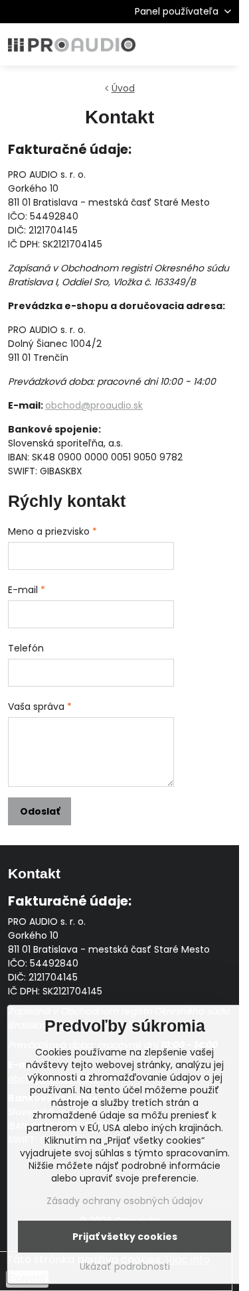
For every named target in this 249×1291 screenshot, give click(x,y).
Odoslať (40, 811)
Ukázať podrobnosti (125, 1266)
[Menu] (223, 44)
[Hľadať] (159, 44)
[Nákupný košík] (191, 44)
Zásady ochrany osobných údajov (124, 1200)
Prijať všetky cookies (124, 1236)
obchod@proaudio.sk (94, 405)
